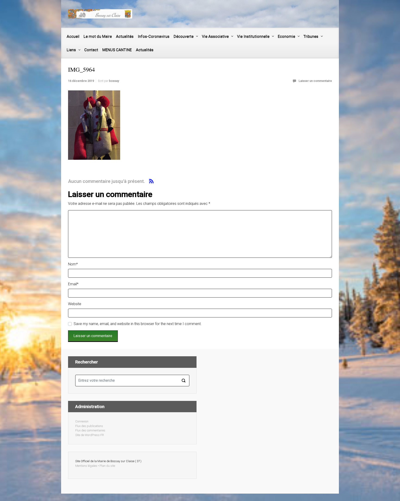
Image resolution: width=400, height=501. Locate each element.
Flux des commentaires (90, 430)
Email (73, 284)
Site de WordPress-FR (89, 435)
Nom (73, 264)
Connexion (81, 421)
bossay (114, 81)
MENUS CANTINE (117, 49)
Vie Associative (215, 36)
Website (74, 304)
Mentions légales (86, 465)
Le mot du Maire (98, 36)
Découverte (184, 36)
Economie (286, 36)
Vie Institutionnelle (253, 36)
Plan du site (107, 465)
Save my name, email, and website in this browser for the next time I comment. (138, 324)
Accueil (73, 36)
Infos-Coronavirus (153, 36)
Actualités (125, 36)
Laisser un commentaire (315, 81)
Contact (91, 49)
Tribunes (310, 36)
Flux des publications (89, 426)
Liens (71, 49)
